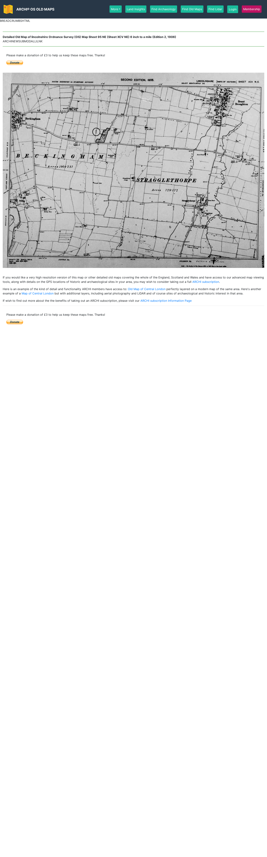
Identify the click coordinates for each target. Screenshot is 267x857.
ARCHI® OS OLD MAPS (35, 9)
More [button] (114, 9)
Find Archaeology (163, 9)
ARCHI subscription (205, 282)
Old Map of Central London (146, 289)
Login (232, 9)
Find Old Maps (192, 9)
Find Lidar (215, 9)
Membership (251, 9)
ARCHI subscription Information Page (166, 300)
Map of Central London (38, 293)
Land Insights (136, 9)
